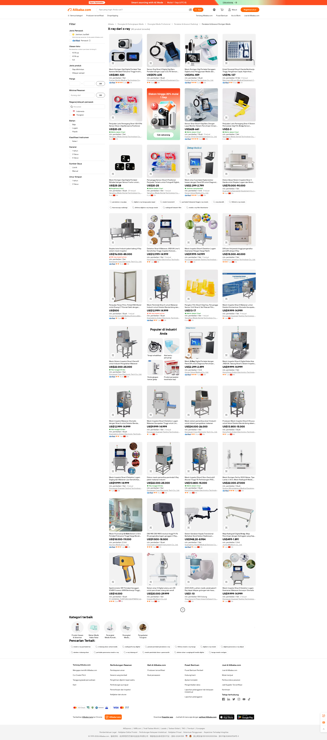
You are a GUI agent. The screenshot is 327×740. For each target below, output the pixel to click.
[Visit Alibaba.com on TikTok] (249, 699)
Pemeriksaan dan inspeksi (120, 690)
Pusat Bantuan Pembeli (194, 670)
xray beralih (220, 202)
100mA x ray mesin (238, 202)
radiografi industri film (173, 207)
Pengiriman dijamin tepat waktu (122, 680)
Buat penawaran (153, 675)
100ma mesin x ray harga (186, 647)
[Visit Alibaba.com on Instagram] (238, 699)
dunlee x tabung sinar (81, 652)
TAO (183, 728)
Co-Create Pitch (79, 675)
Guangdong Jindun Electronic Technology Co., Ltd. (163, 318)
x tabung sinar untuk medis (107, 647)
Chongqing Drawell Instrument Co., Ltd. (162, 545)
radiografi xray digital (132, 647)
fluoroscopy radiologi (119, 207)
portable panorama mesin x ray (107, 652)
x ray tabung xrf (131, 652)
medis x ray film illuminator (198, 207)
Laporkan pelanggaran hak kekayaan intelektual (199, 691)
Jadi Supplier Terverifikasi (232, 685)
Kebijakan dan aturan (118, 694)
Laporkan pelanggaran (193, 697)
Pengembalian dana (192, 685)
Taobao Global (174, 728)
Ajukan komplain (191, 680)
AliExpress (127, 728)
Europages (200, 728)
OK (100, 84)
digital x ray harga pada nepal (144, 202)
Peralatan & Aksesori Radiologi (186, 24)
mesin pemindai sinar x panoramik (157, 652)
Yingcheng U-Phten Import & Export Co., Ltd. (201, 599)
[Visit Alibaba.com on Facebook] (223, 699)
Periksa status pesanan (231, 680)
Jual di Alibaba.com (229, 670)
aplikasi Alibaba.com (208, 717)
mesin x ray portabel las (82, 647)
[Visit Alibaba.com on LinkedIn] (228, 699)
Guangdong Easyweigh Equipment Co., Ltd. (239, 191)
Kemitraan (226, 690)
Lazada (163, 728)
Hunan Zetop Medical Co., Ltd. (196, 193)
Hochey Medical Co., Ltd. (119, 545)
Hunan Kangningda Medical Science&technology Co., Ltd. (125, 316)
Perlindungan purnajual (119, 685)
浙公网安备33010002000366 (205, 736)
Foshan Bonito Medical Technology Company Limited (125, 80)
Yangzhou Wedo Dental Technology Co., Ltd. (125, 137)
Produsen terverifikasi (156, 670)
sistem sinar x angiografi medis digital (190, 652)
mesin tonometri (169, 202)
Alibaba (111, 24)
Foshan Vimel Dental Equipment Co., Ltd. (201, 137)
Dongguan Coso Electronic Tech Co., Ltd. (125, 262)
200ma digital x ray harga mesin (146, 207)
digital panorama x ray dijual (233, 647)
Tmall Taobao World (151, 728)
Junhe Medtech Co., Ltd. (232, 545)
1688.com (137, 728)
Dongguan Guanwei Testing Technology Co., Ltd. (201, 259)
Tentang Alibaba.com (82, 665)
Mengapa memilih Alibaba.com (85, 670)
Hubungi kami (190, 675)
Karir (74, 685)
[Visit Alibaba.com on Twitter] (233, 699)
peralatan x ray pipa (119, 202)
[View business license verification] (186, 736)
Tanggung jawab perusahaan (84, 680)
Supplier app (167, 717)
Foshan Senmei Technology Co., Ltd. (199, 80)
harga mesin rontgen (218, 652)
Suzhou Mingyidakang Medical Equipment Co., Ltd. (239, 488)
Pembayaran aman (117, 670)
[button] (190, 9)
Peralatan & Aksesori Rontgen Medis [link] (216, 24)
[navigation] (87, 317)
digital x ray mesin (209, 647)
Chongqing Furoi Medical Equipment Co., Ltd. (163, 80)
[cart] (222, 10)
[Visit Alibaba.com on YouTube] (244, 699)
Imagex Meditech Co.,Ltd (157, 599)
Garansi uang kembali (118, 675)
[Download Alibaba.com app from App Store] (226, 717)
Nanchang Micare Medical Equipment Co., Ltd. (239, 80)
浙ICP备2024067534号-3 (229, 736)
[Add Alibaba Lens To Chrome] (113, 717)
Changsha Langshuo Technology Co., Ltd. (239, 259)
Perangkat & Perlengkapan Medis (131, 24)
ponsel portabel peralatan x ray (159, 647)
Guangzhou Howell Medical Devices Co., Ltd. (201, 545)
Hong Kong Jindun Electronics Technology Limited (163, 259)
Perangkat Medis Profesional (159, 24)
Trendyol (190, 728)
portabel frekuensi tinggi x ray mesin (195, 202)
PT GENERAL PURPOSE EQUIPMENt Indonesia (125, 599)
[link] (323, 715)
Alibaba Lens (87, 717)
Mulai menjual (227, 675)
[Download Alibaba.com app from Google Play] (245, 717)
